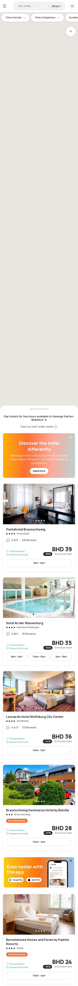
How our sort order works (37, 426)
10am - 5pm (39, 750)
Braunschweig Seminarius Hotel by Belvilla (39, 808)
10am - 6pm (39, 656)
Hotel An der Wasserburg (39, 621)
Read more (39, 471)
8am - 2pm (17, 656)
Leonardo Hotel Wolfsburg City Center (39, 715)
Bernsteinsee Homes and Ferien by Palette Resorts (39, 939)
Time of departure (45, 17)
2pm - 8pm (61, 656)
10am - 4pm (39, 841)
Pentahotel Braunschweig (39, 527)
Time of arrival (13, 17)
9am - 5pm (39, 562)
